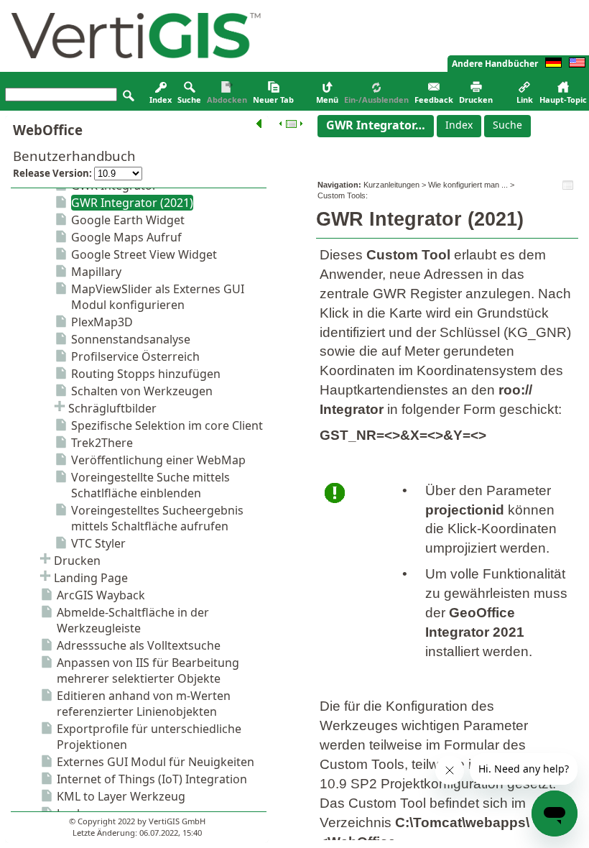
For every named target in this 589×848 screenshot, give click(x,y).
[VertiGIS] (132, 68)
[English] (577, 64)
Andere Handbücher (495, 63)
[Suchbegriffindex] (161, 91)
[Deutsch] (553, 64)
